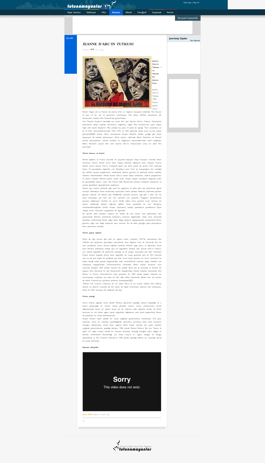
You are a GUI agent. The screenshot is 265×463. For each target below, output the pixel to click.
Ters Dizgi (99, 50)
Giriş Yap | (188, 2)
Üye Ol (196, 2)
